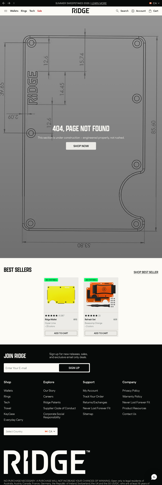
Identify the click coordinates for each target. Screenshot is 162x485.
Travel (7, 408)
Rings (7, 396)
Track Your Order (93, 396)
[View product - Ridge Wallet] (61, 307)
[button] (121, 11)
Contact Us (129, 414)
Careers (48, 396)
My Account (90, 390)
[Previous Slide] (4, 3)
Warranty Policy (132, 396)
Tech (7, 402)
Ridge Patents (52, 402)
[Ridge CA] (81, 11)
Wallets (8, 390)
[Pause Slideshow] (14, 3)
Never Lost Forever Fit (96, 408)
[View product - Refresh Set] (101, 307)
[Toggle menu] (6, 11)
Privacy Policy (131, 390)
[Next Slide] (9, 3)
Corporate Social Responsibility (53, 415)
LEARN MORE (99, 3)
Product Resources (134, 408)
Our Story (49, 390)
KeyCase (9, 414)
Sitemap (88, 414)
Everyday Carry (13, 419)
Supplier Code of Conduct (59, 408)
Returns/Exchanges (95, 402)
